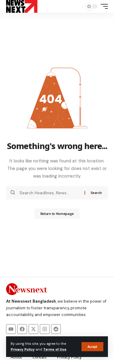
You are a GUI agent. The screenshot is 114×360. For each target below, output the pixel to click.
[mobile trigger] (103, 6)
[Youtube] (11, 329)
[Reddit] (56, 329)
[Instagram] (45, 329)
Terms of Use (54, 349)
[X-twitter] (33, 329)
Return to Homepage (57, 213)
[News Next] (21, 6)
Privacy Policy (23, 349)
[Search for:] (50, 192)
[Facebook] (22, 329)
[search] (76, 6)
